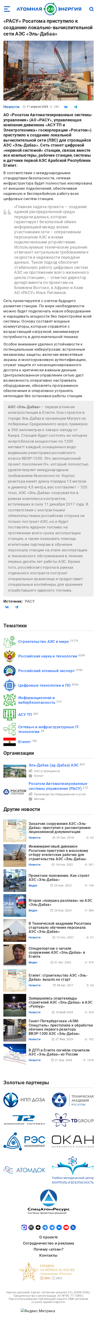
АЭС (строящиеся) (47, 771)
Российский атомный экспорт (46, 670)
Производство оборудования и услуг (60, 794)
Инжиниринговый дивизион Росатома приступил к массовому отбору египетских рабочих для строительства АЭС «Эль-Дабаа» (58, 852)
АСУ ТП (25, 714)
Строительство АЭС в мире (43, 641)
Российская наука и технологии (47, 656)
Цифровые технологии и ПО (44, 685)
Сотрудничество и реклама (48, 1243)
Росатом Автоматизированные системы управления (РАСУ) (58, 786)
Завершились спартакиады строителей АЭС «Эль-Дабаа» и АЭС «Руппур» (60, 1002)
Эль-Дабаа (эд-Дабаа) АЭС (54, 765)
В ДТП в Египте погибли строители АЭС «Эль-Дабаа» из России (59, 1052)
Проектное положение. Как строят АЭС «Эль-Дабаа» (59, 877)
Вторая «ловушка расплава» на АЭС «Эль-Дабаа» (60, 902)
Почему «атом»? (49, 1249)
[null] (65, 107)
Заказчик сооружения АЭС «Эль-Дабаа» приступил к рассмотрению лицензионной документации (60, 828)
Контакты (48, 1255)
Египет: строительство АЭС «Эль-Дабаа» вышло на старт (58, 977)
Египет (24, 741)
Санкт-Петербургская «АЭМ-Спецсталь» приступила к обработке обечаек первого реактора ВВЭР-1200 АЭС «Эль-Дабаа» (61, 1027)
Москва (39, 799)
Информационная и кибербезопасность (36, 700)
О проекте (48, 1237)
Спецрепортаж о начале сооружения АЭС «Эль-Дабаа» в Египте (57, 952)
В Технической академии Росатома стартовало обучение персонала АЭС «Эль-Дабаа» (60, 927)
